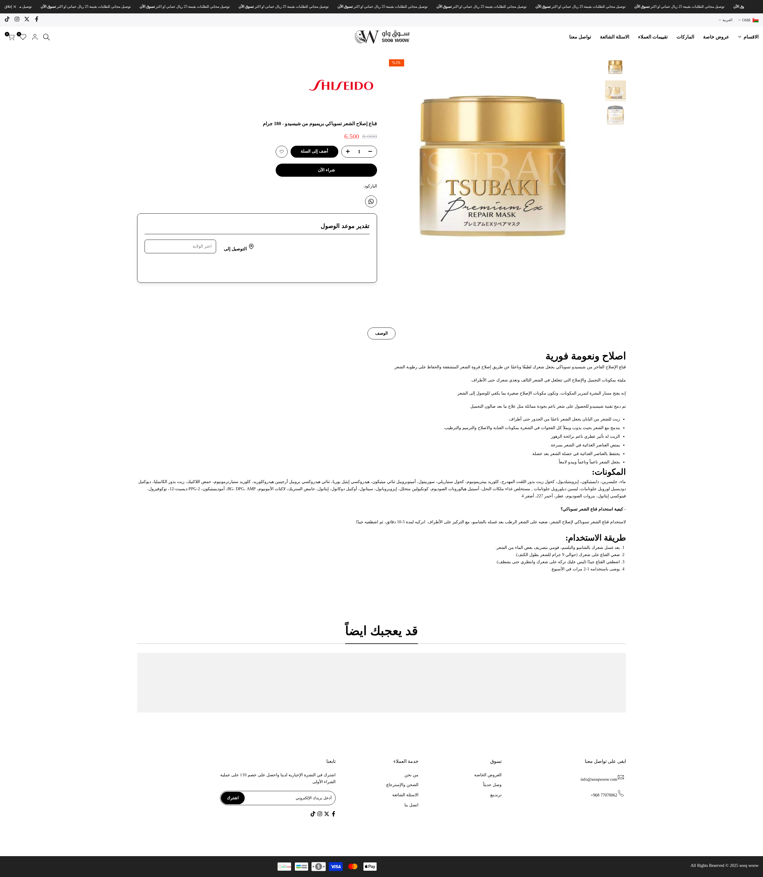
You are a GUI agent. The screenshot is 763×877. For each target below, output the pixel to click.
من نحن (411, 775)
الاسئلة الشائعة (405, 795)
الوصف (381, 333)
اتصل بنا (411, 805)
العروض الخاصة (488, 775)
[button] (282, 152)
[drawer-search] (46, 37)
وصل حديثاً (492, 785)
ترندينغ (496, 795)
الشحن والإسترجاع (402, 785)
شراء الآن (326, 170)
